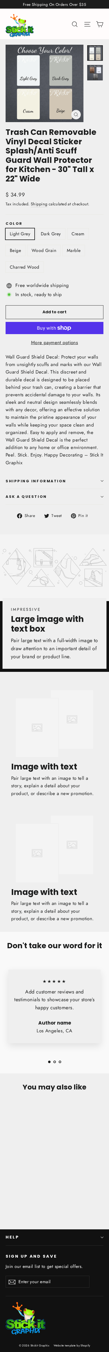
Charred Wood (24, 267)
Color (14, 223)
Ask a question (26, 496)
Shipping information (36, 481)
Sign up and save (31, 1256)
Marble (73, 250)
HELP (12, 1237)
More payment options (54, 342)
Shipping (39, 204)
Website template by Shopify (72, 1345)
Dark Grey (51, 234)
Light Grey (20, 234)
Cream (78, 234)
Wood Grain (44, 250)
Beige (15, 250)
